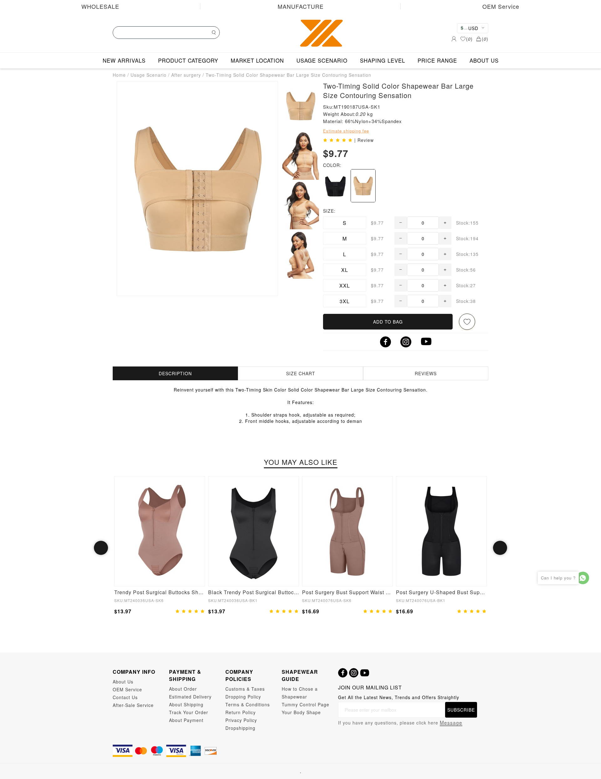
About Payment (186, 720)
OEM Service (500, 6)
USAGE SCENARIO (321, 60)
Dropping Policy (243, 696)
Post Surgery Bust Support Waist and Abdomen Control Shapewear (347, 592)
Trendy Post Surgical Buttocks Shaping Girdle (159, 592)
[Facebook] (342, 673)
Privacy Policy (241, 720)
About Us (123, 681)
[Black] (335, 185)
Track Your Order (188, 712)
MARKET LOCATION (257, 60)
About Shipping (186, 704)
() (469, 39)
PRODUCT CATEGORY (188, 60)
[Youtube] (364, 673)
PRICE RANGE (437, 60)
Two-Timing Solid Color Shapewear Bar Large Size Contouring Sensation (288, 75)
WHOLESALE (100, 6)
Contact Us (125, 697)
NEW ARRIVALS (124, 60)
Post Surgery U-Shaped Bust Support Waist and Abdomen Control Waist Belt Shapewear (441, 592)
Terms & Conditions (247, 704)
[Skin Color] (363, 185)
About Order (183, 689)
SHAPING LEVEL (382, 60)
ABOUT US (484, 60)
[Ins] (353, 673)
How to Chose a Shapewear (300, 693)
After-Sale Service (133, 705)
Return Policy (240, 712)
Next (500, 548)
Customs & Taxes (245, 689)
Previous (101, 548)
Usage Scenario (149, 75)
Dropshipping (240, 728)
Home (119, 75)
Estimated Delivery (190, 696)
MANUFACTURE (301, 6)
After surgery (186, 75)
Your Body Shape (301, 712)
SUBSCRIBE (461, 710)
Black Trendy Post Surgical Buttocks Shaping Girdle (253, 592)
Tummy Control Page (305, 704)
